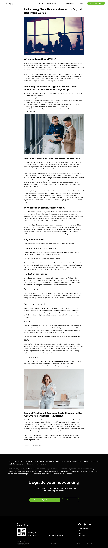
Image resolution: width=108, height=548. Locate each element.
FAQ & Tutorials (70, 3)
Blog (61, 3)
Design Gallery (51, 3)
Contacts (81, 3)
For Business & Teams (96, 3)
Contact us (53, 543)
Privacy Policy (65, 543)
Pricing (41, 3)
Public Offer (89, 543)
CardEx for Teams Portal (57, 535)
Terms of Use (77, 543)
